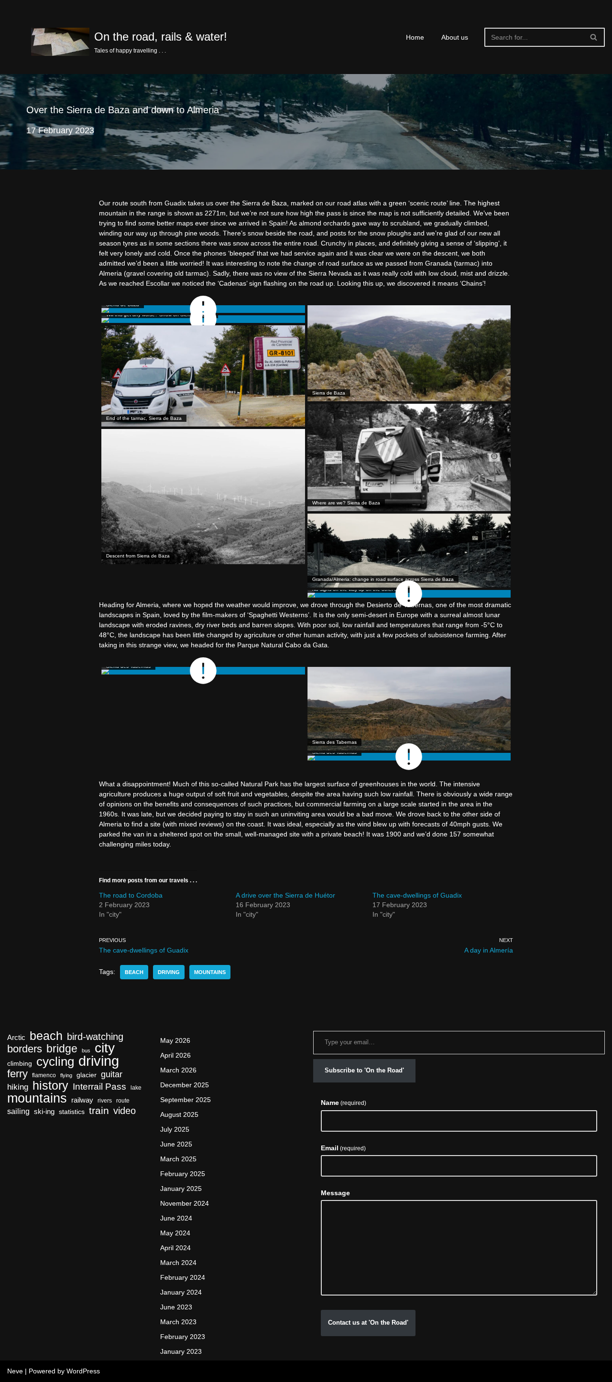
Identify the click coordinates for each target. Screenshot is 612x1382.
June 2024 (176, 1218)
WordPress (83, 1371)
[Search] (594, 37)
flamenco (44, 1075)
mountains (210, 972)
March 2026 (178, 1070)
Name (343, 1102)
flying (66, 1075)
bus (86, 1050)
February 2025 (182, 1174)
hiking (17, 1087)
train (99, 1111)
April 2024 (175, 1248)
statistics (72, 1111)
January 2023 (181, 1351)
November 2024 (184, 1203)
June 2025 (176, 1144)
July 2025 (174, 1129)
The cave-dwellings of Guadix (417, 895)
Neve (15, 1371)
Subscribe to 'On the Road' (364, 1070)
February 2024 (182, 1277)
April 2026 (175, 1055)
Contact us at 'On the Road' (368, 1322)
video (124, 1111)
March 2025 (178, 1159)
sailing (18, 1111)
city (105, 1048)
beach (134, 972)
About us (454, 37)
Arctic (16, 1037)
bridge (61, 1049)
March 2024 (178, 1262)
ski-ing (44, 1111)
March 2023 (178, 1322)
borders (24, 1049)
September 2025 (185, 1099)
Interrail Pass (99, 1087)
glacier (86, 1075)
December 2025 (184, 1085)
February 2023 (182, 1336)
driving (169, 972)
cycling (55, 1062)
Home (415, 37)
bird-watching (95, 1037)
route (123, 1100)
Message (335, 1193)
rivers (105, 1100)
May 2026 (175, 1040)
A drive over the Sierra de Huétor (285, 895)
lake (136, 1087)
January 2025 (181, 1188)
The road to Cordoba (131, 895)
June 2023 (176, 1307)
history (50, 1086)
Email (343, 1148)
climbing (19, 1063)
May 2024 (175, 1233)
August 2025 (179, 1114)
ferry (17, 1074)
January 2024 (181, 1292)
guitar (111, 1074)
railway (82, 1100)
